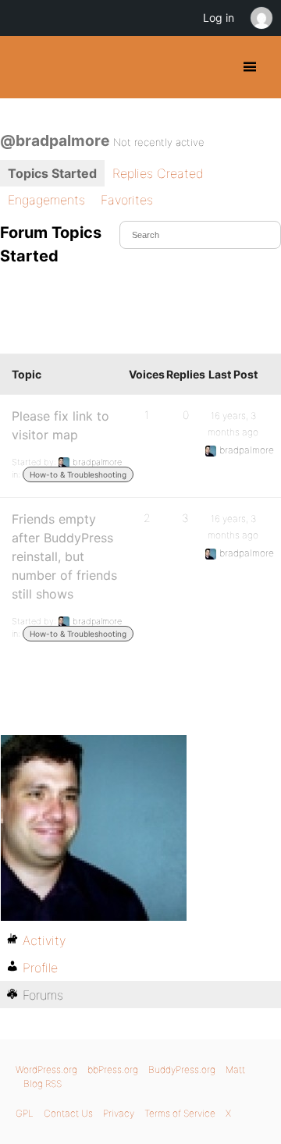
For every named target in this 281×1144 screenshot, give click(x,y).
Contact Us (68, 1113)
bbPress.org (112, 1069)
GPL (25, 1113)
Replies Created (158, 173)
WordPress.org (46, 1069)
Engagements (46, 200)
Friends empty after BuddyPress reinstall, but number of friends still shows (64, 556)
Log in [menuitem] (218, 17)
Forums (43, 995)
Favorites (127, 200)
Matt (235, 1069)
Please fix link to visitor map (60, 425)
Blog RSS (42, 1083)
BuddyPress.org (25, 67)
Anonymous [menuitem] (260, 18)
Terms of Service (179, 1113)
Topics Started (52, 173)
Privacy (118, 1113)
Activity (44, 940)
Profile (40, 967)
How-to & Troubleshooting (78, 474)
